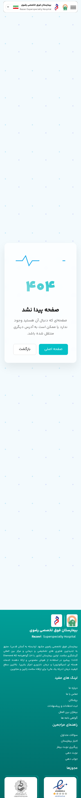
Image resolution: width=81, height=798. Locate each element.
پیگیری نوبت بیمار (67, 747)
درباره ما (73, 688)
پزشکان (73, 700)
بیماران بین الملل (68, 712)
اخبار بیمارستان (69, 741)
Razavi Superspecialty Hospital (35, 9)
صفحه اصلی (53, 349)
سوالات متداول (69, 735)
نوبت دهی (71, 753)
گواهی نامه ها (69, 718)
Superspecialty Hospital (54, 636)
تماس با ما (72, 694)
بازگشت (25, 349)
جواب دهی (71, 759)
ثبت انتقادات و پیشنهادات (62, 706)
